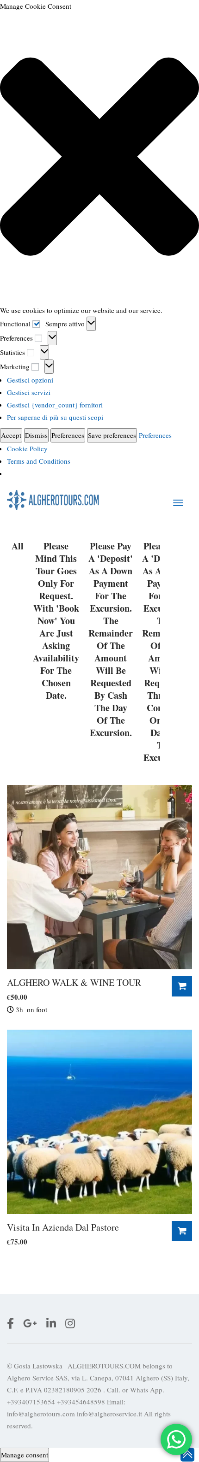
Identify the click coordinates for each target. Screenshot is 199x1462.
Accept (11, 435)
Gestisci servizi (28, 392)
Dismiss (36, 435)
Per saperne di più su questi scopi (55, 417)
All (18, 546)
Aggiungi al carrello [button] (182, 986)
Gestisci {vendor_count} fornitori (55, 404)
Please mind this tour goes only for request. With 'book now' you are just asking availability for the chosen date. (56, 621)
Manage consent (24, 1454)
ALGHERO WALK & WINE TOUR (74, 982)
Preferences (67, 435)
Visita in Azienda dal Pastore (63, 1227)
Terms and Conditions (38, 461)
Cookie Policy (27, 448)
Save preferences (112, 435)
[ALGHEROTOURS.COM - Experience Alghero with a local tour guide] (53, 499)
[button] (99, 158)
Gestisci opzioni (30, 379)
